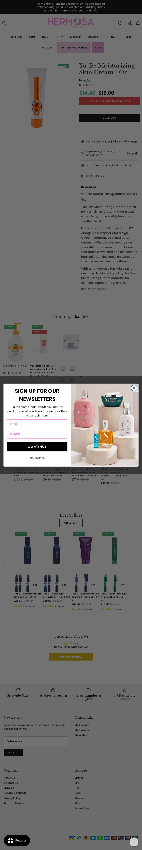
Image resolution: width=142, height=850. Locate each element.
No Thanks (37, 458)
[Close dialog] (134, 388)
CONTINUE (37, 446)
